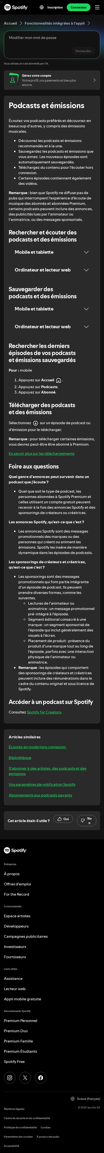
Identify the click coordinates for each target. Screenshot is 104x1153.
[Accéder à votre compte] (92, 80)
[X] (25, 1078)
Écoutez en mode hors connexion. (38, 747)
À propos (12, 873)
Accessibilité (11, 1146)
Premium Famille (18, 1041)
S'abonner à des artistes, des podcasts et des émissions (47, 771)
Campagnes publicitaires (26, 936)
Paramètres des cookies (18, 1137)
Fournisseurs (15, 956)
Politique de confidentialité (20, 1127)
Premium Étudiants (20, 1051)
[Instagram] (9, 1078)
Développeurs (16, 926)
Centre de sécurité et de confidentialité (27, 1118)
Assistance (13, 978)
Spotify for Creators (44, 712)
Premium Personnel (20, 1020)
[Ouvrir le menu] (97, 7)
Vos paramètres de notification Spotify (42, 784)
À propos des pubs (48, 1137)
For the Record (16, 894)
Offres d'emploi (17, 884)
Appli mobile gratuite (22, 999)
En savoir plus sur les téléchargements (41, 453)
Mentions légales (14, 1109)
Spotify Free (14, 1061)
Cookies (46, 1127)
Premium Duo (16, 1030)
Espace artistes (17, 916)
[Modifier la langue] (42, 7)
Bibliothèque (20, 757)
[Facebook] (40, 1078)
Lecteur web (15, 988)
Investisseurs (15, 946)
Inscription (55, 7)
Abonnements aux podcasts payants (40, 795)
